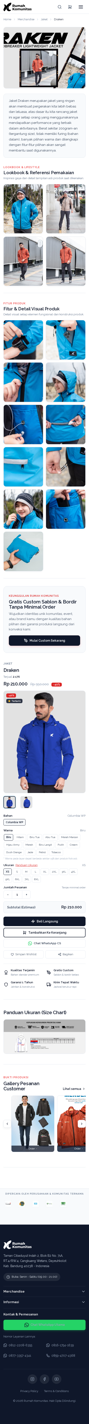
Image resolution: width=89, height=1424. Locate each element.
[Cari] (59, 7)
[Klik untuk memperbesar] (23, 340)
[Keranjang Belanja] (70, 7)
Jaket (44, 19)
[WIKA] (30, 1203)
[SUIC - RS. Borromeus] (71, 1203)
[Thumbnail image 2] (26, 802)
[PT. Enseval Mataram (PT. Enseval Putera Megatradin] (57, 1203)
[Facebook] (44, 1379)
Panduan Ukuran (27, 865)
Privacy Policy (29, 1391)
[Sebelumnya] (7, 1124)
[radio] (14, 822)
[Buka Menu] (81, 7)
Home (7, 19)
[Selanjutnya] (82, 1124)
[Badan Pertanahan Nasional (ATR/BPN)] (16, 1203)
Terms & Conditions (56, 1391)
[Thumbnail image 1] (9, 802)
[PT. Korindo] (44, 1203)
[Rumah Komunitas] (17, 7)
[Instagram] (32, 1379)
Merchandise (26, 19)
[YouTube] (56, 1379)
